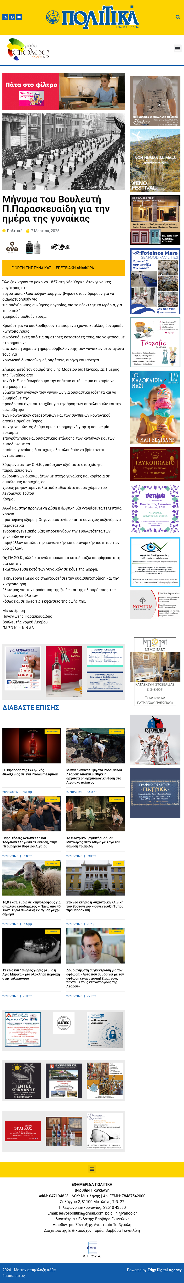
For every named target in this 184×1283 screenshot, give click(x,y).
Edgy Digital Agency (165, 1270)
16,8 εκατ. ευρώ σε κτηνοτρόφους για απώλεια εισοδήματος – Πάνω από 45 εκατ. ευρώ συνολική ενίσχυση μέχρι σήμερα (31, 908)
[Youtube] (19, 17)
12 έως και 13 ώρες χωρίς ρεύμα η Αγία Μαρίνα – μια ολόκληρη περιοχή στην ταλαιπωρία (31, 974)
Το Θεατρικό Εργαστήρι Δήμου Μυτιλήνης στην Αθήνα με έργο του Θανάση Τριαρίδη (93, 842)
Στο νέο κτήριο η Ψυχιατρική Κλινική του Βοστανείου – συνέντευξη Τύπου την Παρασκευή (94, 906)
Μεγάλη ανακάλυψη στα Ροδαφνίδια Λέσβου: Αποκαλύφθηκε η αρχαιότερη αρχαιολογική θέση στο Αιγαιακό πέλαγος (94, 776)
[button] (178, 48)
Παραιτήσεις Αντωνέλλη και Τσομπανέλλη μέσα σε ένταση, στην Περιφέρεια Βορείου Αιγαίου (29, 842)
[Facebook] (12, 17)
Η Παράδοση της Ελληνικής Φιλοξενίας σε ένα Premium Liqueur (30, 772)
